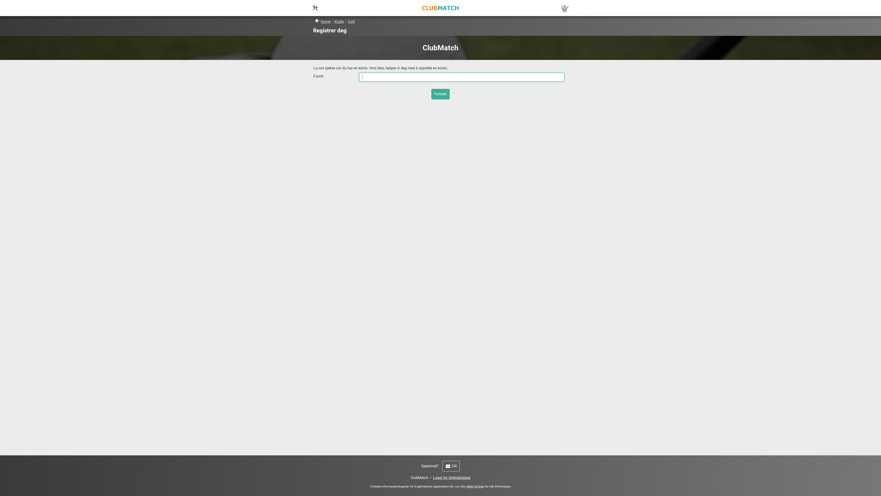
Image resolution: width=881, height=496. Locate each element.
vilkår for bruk (475, 486)
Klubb (339, 22)
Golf (351, 22)
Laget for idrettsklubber (452, 478)
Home (325, 22)
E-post (318, 76)
